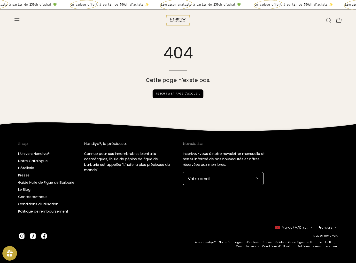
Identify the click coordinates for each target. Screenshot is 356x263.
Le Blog (24, 189)
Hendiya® (330, 236)
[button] (329, 20)
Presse (24, 175)
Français (326, 227)
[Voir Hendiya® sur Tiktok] (33, 236)
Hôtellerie (26, 168)
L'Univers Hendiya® (34, 153)
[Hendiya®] (178, 20)
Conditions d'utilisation (38, 203)
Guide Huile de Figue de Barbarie (46, 182)
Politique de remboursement (43, 211)
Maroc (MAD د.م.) (295, 227)
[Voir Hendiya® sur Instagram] (21, 236)
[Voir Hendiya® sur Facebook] (44, 236)
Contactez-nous (32, 196)
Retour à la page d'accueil (178, 94)
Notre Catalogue (33, 160)
